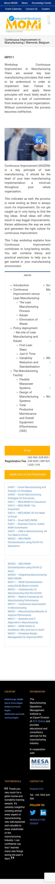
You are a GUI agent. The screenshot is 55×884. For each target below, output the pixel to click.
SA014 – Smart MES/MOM (22, 520)
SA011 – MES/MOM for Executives (27, 501)
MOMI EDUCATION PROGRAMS (27, 474)
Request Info (36, 788)
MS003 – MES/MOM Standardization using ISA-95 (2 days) (25, 567)
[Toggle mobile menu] (48, 16)
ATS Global (39, 721)
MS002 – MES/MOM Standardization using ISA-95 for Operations (25, 542)
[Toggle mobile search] (48, 20)
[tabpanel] (27, 358)
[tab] (27, 274)
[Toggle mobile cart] (48, 23)
